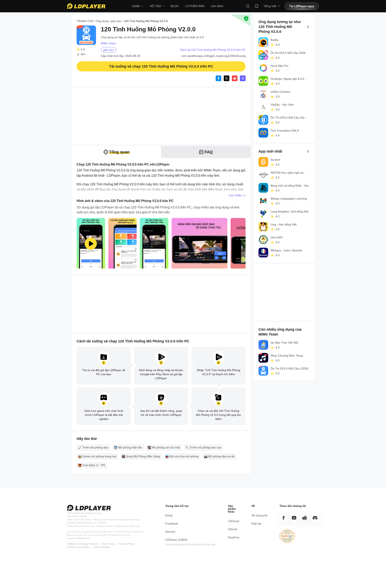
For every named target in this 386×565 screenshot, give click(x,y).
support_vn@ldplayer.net (78, 538)
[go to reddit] (305, 518)
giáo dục (116, 21)
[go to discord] (315, 518)
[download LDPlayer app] (257, 6)
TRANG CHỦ (85, 21)
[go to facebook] (283, 518)
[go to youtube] (294, 518)
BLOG (175, 6)
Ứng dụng (102, 21)
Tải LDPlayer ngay (301, 6)
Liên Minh (217, 6)
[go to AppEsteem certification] (287, 536)
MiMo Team (108, 43)
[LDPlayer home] (86, 6)
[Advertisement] (161, 116)
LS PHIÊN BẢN (194, 6)
